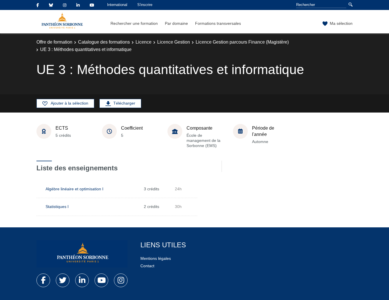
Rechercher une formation (134, 23)
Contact (147, 266)
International (117, 5)
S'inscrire (144, 5)
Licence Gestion (173, 42)
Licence (143, 42)
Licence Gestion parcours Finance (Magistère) (242, 42)
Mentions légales (155, 258)
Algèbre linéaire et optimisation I (74, 189)
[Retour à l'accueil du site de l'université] (82, 254)
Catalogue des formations (104, 42)
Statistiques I (57, 206)
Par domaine (176, 23)
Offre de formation (54, 42)
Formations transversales (218, 23)
